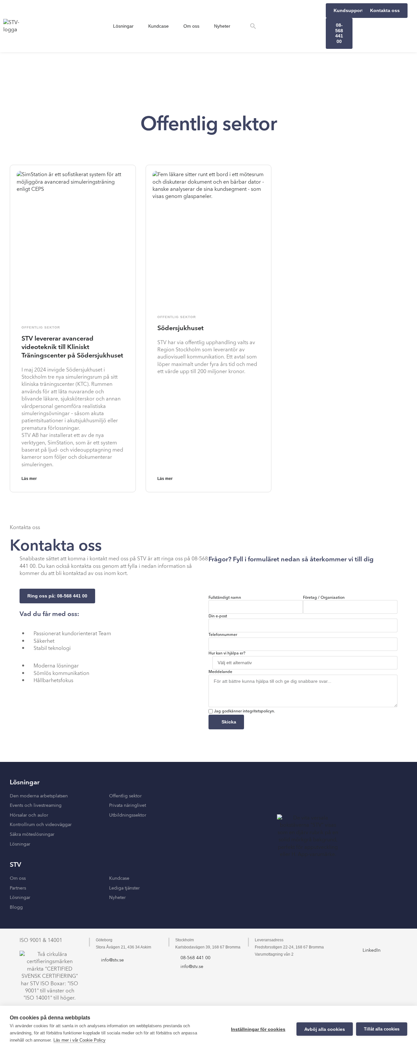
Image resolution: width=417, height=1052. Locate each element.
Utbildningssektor (127, 815)
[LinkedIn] (371, 941)
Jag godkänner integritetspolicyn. (244, 711)
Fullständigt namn (224, 597)
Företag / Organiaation (324, 597)
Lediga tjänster (124, 888)
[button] (253, 26)
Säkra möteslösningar (32, 834)
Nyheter (222, 26)
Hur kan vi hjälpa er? (226, 653)
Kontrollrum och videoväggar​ (41, 825)
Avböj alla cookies (324, 1029)
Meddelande (220, 672)
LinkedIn (372, 950)
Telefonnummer (222, 635)
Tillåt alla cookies (381, 1029)
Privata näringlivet (127, 805)
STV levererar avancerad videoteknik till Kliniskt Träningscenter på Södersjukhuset (72, 347)
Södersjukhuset (180, 328)
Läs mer (29, 478)
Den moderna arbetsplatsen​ (39, 796)
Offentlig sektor (41, 327)
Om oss (191, 26)
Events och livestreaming (36, 805)
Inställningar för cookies (258, 1029)
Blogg (16, 907)
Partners (18, 888)
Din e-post (217, 616)
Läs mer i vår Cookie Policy (79, 1040)
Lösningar (123, 26)
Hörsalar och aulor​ (29, 815)
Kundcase (158, 26)
